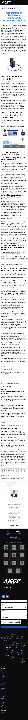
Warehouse (18, 645)
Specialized (8, 645)
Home (2, 7)
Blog (22, 655)
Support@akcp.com (6, 592)
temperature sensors (11, 439)
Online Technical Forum (3, 680)
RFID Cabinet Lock (12, 637)
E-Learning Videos (3, 688)
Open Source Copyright (3, 707)
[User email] (17, 525)
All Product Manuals (2, 672)
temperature (17, 39)
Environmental (9, 638)
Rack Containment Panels (8, 651)
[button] (23, 2)
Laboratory (18, 654)
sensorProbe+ (4, 635)
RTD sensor (14, 221)
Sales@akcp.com (6, 590)
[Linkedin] (11, 525)
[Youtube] (13, 525)
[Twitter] (15, 525)
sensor (4, 397)
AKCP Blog (7, 7)
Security (7, 640)
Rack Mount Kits (7, 655)
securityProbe (3, 640)
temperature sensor (6, 83)
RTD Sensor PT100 (7, 369)
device (11, 161)
